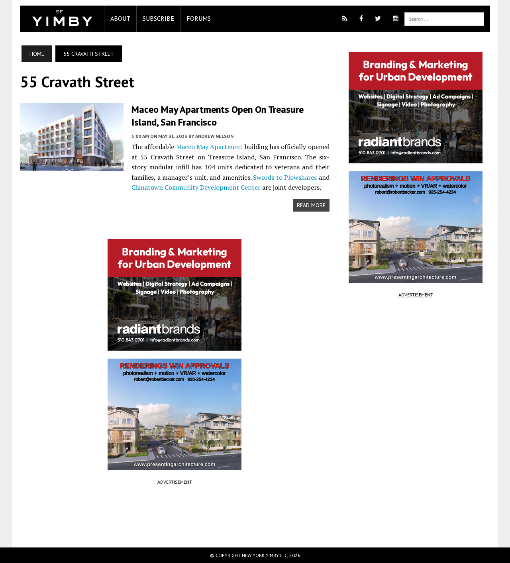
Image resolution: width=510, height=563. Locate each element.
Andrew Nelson (214, 136)
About (120, 18)
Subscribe (158, 18)
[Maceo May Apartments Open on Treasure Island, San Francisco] (72, 166)
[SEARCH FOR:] (444, 18)
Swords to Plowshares (285, 177)
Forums (198, 18)
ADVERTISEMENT (174, 482)
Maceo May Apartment (209, 146)
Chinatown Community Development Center (196, 187)
